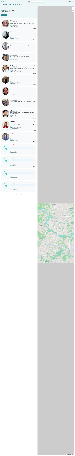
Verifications (16, 4)
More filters (22, 4)
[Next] (21, 194)
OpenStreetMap (71, 454)
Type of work (4, 4)
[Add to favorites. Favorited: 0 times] (35, 43)
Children (10, 4)
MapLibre (68, 454)
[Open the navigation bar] (73, 1)
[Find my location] (73, 11)
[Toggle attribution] (73, 454)
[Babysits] (3, 1)
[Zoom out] (73, 9)
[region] (56, 230)
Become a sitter (68, 1)
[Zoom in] (73, 8)
